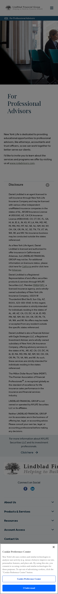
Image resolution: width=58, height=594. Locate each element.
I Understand (29, 588)
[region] (29, 569)
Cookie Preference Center (29, 579)
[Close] (53, 547)
